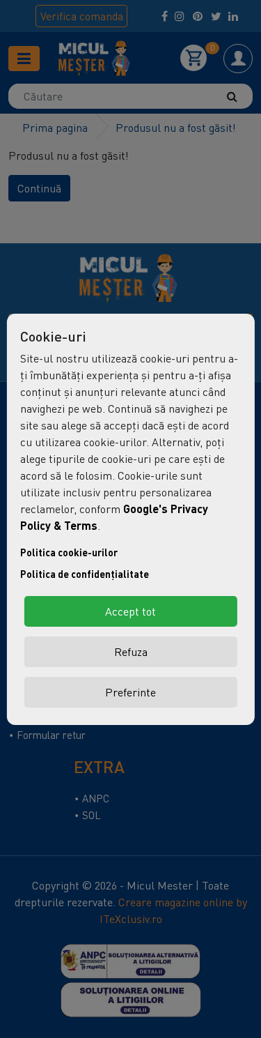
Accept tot (130, 611)
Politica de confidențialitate (84, 574)
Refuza (131, 652)
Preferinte (130, 692)
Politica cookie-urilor (69, 552)
